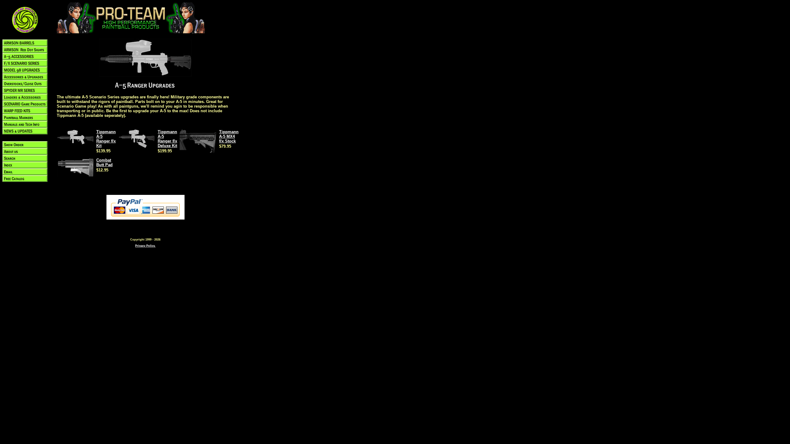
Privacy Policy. (145, 245)
